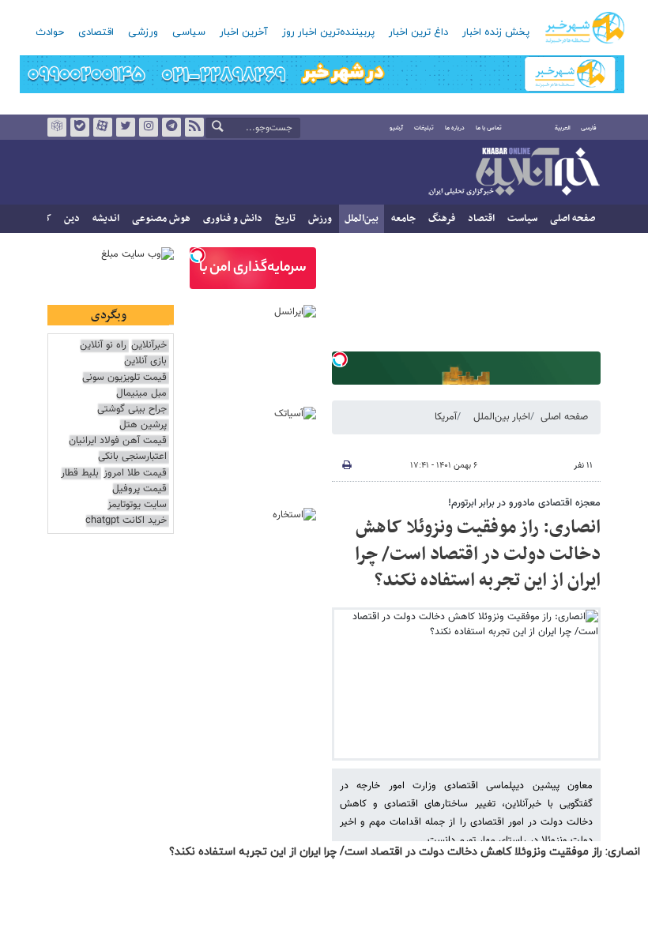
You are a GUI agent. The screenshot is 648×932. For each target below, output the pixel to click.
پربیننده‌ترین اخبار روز (328, 32)
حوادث (50, 32)
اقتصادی (96, 32)
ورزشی (143, 32)
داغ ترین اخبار (418, 32)
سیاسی (188, 32)
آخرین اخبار (244, 32)
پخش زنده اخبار (495, 32)
